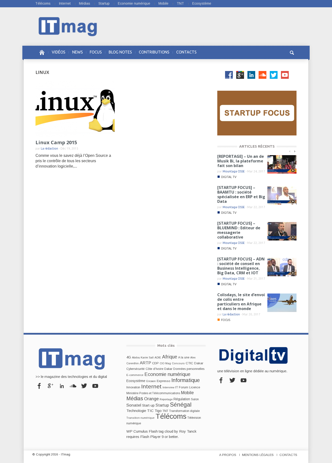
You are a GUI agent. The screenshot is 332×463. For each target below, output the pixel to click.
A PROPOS (227, 455)
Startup (104, 3)
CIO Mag (165, 363)
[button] (292, 52)
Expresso (163, 381)
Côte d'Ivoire (154, 369)
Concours (178, 363)
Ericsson (151, 381)
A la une (183, 357)
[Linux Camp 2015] (75, 108)
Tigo (158, 411)
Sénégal (181, 404)
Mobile (163, 3)
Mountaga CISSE (234, 171)
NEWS (77, 52)
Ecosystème (201, 3)
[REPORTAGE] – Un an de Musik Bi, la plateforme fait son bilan (240, 161)
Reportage (166, 399)
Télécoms (43, 3)
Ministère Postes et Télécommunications (153, 393)
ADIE (158, 357)
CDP (155, 363)
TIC (150, 411)
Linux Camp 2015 (56, 142)
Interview (168, 387)
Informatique (185, 380)
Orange (151, 398)
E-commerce (134, 374)
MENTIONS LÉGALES (258, 455)
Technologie (136, 411)
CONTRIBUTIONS (154, 52)
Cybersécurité (135, 369)
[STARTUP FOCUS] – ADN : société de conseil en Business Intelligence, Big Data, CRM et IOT (241, 266)
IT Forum (181, 387)
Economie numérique (134, 3)
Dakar (168, 369)
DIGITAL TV (228, 176)
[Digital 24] (257, 113)
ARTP (145, 362)
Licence (194, 387)
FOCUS (96, 52)
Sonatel (133, 405)
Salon (195, 399)
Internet (65, 3)
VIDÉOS (58, 52)
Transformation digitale (184, 411)
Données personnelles (188, 369)
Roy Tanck (187, 431)
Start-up (148, 405)
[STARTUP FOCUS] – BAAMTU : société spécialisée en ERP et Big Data (241, 194)
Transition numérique (140, 417)
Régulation (182, 399)
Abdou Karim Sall (143, 357)
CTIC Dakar (194, 363)
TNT (180, 3)
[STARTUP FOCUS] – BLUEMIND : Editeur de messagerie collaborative (238, 230)
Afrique (169, 356)
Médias (84, 3)
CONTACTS (186, 52)
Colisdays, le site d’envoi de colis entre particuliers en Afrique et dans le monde (241, 301)
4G (128, 357)
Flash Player (150, 437)
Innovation (133, 387)
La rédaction (49, 148)
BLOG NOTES (120, 52)
